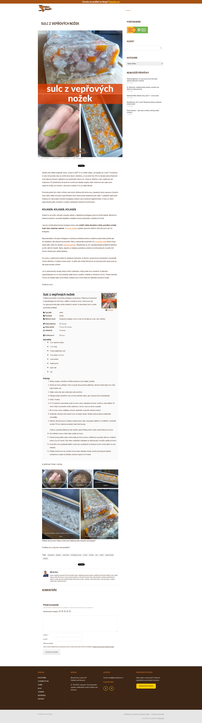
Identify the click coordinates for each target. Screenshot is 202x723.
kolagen (58, 555)
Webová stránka (48, 643)
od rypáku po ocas (76, 555)
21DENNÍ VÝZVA (108, 8)
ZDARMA (137, 8)
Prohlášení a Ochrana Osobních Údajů (137, 714)
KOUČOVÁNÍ (93, 8)
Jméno (45, 635)
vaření (101, 555)
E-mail (45, 639)
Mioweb (161, 718)
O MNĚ (119, 8)
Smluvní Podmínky (158, 714)
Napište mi (114, 2)
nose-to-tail (66, 555)
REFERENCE (148, 8)
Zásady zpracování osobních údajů (103, 647)
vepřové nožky (109, 555)
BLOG (128, 8)
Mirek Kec (58, 158)
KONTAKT (160, 8)
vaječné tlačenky (69, 245)
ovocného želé (100, 242)
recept (85, 555)
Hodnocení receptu (50, 611)
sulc (96, 555)
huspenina (51, 555)
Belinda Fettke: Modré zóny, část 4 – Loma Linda (143, 96)
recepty (91, 555)
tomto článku (71, 228)
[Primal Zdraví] (45, 8)
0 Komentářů (79, 158)
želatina (45, 558)
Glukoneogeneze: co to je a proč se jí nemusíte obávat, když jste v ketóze (142, 80)
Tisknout (110, 310)
